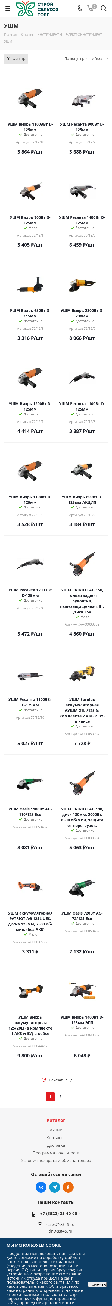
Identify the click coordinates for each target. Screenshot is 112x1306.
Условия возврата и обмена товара (56, 1160)
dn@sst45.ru (60, 1231)
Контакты (56, 1137)
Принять (97, 1284)
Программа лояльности (56, 1152)
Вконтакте (41, 1187)
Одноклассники (68, 1187)
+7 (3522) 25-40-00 (58, 1213)
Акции (56, 1130)
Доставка (56, 1145)
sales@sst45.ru (60, 1224)
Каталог (56, 1120)
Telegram (54, 1187)
